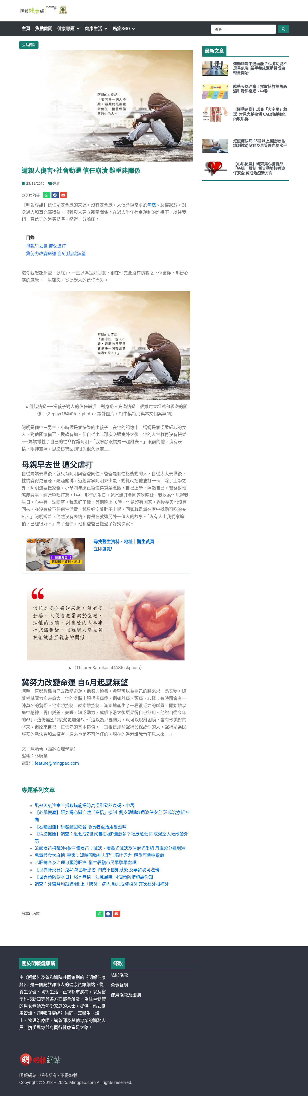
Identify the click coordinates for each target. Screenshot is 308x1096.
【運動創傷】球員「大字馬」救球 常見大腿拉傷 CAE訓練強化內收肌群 (260, 114)
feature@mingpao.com (57, 763)
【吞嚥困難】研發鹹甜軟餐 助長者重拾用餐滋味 (81, 826)
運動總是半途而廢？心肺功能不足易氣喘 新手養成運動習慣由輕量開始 (260, 68)
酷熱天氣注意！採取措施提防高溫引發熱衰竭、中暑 (84, 805)
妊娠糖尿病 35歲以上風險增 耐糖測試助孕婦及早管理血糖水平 (260, 143)
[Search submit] (283, 29)
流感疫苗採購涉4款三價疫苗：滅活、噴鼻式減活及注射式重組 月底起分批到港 (110, 848)
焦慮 (56, 183)
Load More (154, 932)
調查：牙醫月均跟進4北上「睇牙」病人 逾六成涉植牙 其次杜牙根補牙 (102, 884)
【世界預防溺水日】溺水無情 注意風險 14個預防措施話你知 (94, 877)
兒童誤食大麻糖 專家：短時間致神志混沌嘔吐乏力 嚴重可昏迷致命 (99, 855)
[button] (69, 28)
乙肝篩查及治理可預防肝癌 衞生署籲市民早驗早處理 (85, 862)
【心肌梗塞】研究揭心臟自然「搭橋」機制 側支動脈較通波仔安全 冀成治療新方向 (259, 168)
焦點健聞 (29, 45)
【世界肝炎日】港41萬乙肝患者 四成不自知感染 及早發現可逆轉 (97, 869)
